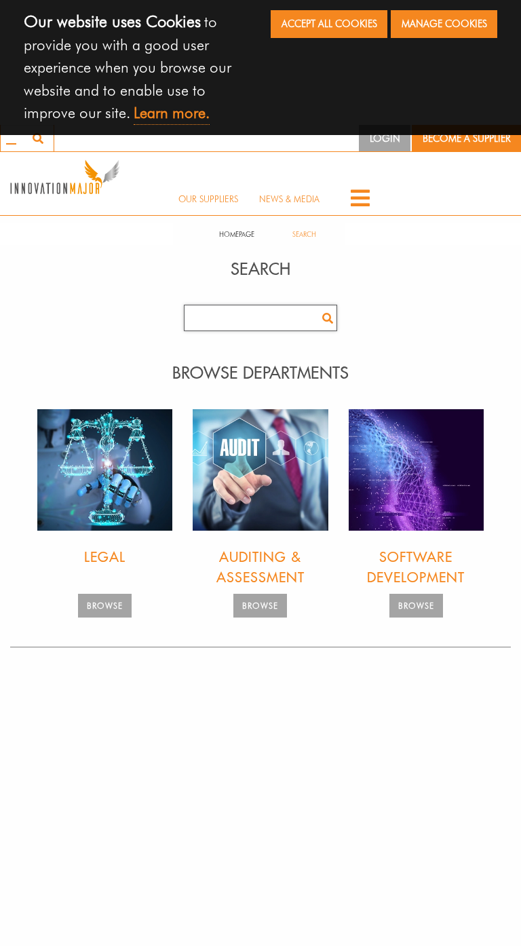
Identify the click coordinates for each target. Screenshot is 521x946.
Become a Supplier (467, 138)
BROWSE (105, 606)
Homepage (236, 234)
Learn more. (172, 112)
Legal (105, 557)
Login (385, 138)
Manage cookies (444, 23)
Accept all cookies (329, 23)
